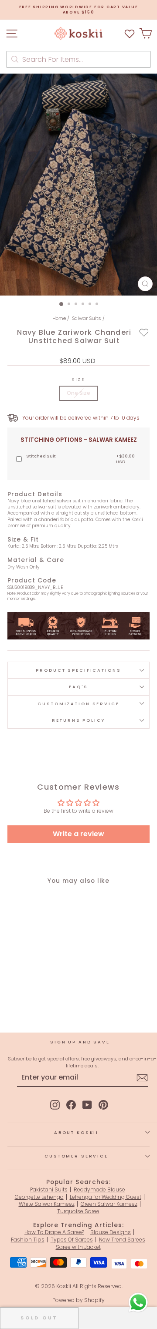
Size (78, 379)
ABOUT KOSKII (76, 1132)
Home (59, 318)
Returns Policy (78, 720)
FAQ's (78, 687)
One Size (78, 393)
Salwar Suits (86, 318)
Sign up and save (80, 1042)
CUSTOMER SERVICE (76, 1156)
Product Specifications (78, 670)
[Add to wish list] (129, 33)
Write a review (78, 834)
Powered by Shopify (78, 1300)
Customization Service (78, 704)
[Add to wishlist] (144, 332)
